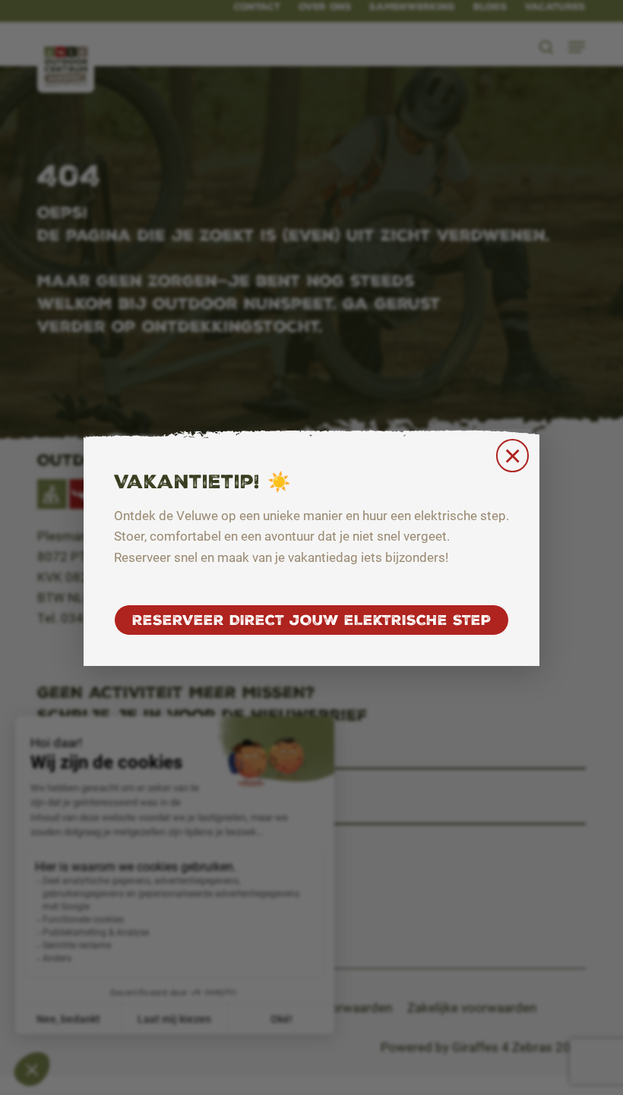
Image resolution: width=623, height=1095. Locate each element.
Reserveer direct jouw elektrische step (311, 620)
